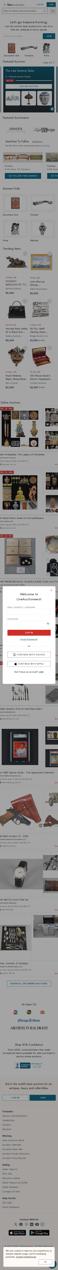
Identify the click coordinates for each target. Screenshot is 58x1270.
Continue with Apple (31, 664)
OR (29, 646)
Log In (29, 632)
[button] (48, 623)
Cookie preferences (26, 1257)
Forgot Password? (29, 639)
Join (41, 671)
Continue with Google (31, 654)
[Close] (51, 590)
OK (45, 1262)
